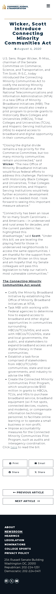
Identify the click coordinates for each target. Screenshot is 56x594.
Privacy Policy (17, 553)
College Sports (18, 548)
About (10, 527)
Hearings (12, 535)
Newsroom (13, 531)
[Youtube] (17, 581)
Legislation (14, 540)
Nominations (15, 544)
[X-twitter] (12, 581)
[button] (15, 463)
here (14, 447)
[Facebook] (6, 581)
